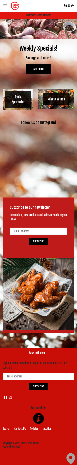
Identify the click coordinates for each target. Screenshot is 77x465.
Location (47, 428)
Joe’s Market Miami (30, 443)
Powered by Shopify (12, 446)
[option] (38, 49)
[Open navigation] (5, 6)
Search (6, 428)
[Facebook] (5, 397)
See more (38, 69)
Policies (34, 428)
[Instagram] (10, 397)
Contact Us (20, 428)
